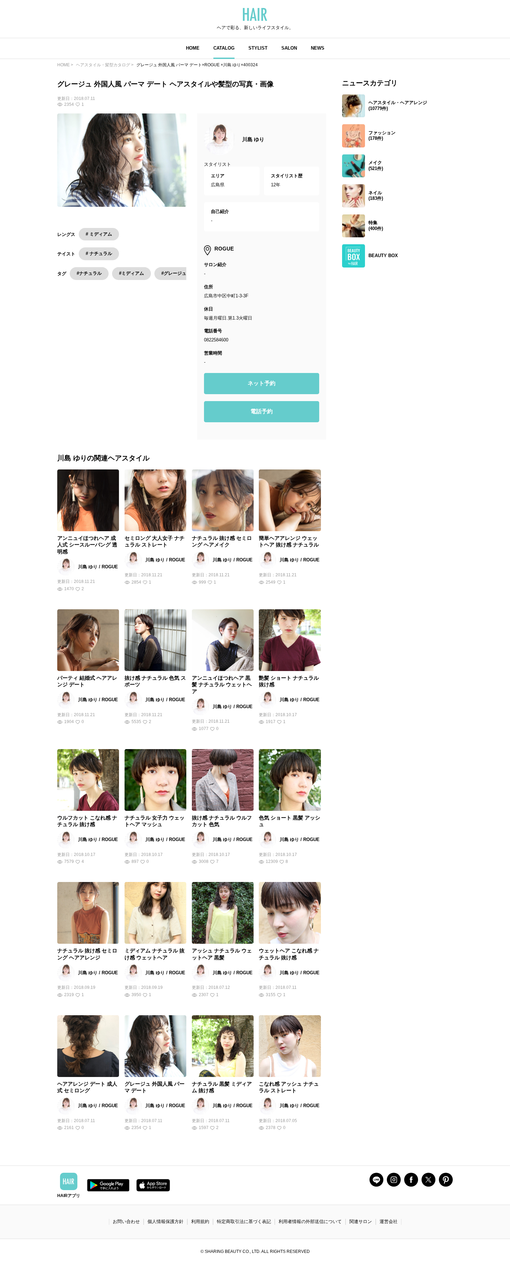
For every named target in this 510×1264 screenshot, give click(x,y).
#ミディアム (131, 273)
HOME (192, 48)
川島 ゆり (253, 139)
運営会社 (389, 1221)
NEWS (317, 48)
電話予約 (261, 411)
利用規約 (200, 1221)
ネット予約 (261, 383)
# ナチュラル (99, 253)
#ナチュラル (89, 273)
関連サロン (360, 1221)
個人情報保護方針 (165, 1221)
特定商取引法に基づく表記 (244, 1221)
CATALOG (224, 48)
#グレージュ (173, 273)
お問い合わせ (126, 1221)
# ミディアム (99, 234)
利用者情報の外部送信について (310, 1221)
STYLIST (257, 48)
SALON (289, 48)
